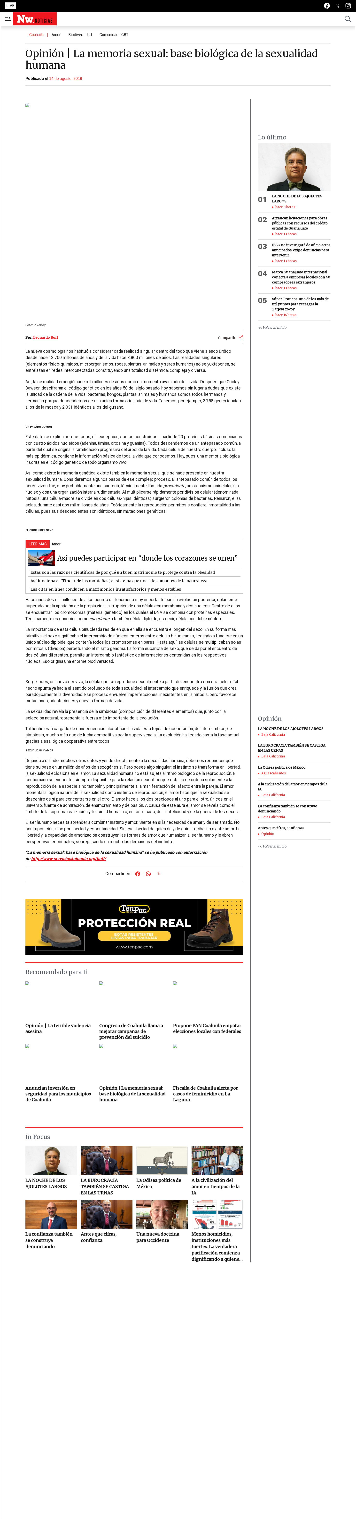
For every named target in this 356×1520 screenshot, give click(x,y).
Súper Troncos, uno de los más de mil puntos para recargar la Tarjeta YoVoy (300, 304)
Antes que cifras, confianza (98, 1237)
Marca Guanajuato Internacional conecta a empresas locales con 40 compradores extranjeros (301, 277)
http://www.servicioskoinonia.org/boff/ (68, 858)
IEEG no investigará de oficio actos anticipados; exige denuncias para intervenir (301, 250)
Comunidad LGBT (114, 34)
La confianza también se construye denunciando (49, 1240)
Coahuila (36, 34)
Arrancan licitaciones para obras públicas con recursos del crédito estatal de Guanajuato (300, 223)
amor (56, 34)
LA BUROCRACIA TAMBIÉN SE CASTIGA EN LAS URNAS (105, 1186)
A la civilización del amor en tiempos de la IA (216, 1186)
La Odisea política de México (158, 1183)
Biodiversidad (80, 34)
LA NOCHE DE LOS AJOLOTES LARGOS (46, 1183)
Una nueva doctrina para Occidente (157, 1237)
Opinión (267, 834)
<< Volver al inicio (272, 327)
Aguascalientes (273, 773)
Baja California (273, 735)
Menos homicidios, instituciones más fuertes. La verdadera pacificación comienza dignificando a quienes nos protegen (216, 1246)
